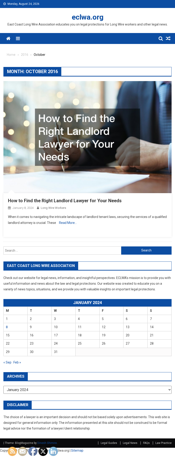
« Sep (7, 362)
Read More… (68, 223)
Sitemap (77, 450)
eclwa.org (87, 17)
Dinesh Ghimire (47, 443)
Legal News (130, 443)
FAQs (146, 443)
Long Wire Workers (53, 208)
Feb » (17, 362)
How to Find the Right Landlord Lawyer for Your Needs (65, 200)
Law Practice (163, 443)
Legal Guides (109, 443)
